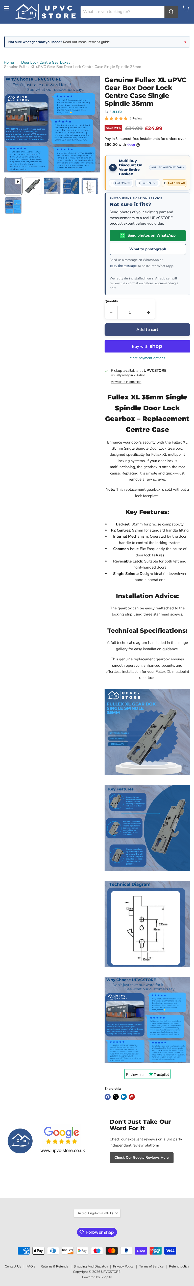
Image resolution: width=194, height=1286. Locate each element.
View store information (126, 382)
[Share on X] (116, 1097)
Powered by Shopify (97, 1277)
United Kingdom (95, 1213)
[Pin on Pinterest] (132, 1097)
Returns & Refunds (54, 1266)
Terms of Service (151, 1266)
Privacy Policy (123, 1266)
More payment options (147, 358)
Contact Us (13, 1266)
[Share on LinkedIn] (124, 1097)
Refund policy (179, 1266)
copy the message (123, 265)
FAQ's (31, 1266)
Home (9, 62)
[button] (13, 186)
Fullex (116, 112)
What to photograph (147, 249)
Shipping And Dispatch (91, 1266)
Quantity (111, 301)
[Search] (171, 12)
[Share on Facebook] (108, 1097)
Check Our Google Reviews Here (141, 1157)
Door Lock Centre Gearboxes (45, 62)
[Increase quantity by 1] (148, 312)
